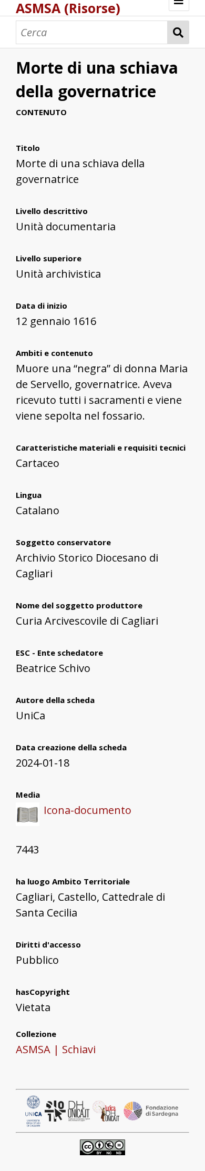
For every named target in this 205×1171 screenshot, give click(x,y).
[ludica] (107, 1110)
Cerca (178, 32)
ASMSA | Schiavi (56, 1049)
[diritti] (102, 1146)
